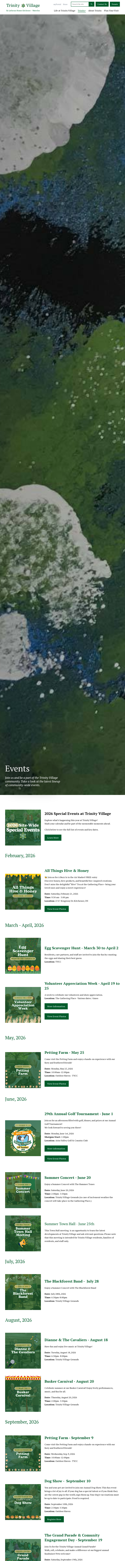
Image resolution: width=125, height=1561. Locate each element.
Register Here (54, 1519)
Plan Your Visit (111, 10)
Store (65, 4)
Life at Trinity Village (64, 10)
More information (56, 1148)
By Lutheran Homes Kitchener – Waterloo (23, 10)
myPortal (57, 4)
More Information (56, 1006)
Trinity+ (82, 10)
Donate (115, 4)
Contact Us (102, 4)
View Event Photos (56, 908)
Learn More (53, 837)
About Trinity (95, 10)
